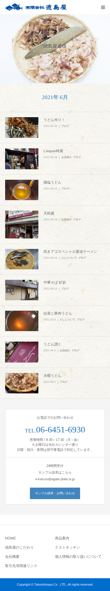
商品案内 (62, 538)
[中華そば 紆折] (21, 290)
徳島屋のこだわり (19, 547)
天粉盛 (48, 213)
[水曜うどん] (21, 383)
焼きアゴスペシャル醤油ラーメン (70, 251)
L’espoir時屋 (53, 151)
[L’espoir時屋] (21, 158)
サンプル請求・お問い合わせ (55, 493)
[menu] (103, 7)
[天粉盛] (21, 224)
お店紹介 (66, 157)
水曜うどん (52, 375)
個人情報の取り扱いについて (78, 556)
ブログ (65, 126)
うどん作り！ (54, 120)
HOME (10, 538)
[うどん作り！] (21, 127)
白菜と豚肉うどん (57, 313)
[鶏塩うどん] (21, 190)
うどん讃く (52, 344)
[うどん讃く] (21, 352)
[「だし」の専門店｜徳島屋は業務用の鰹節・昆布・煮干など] (36, 7)
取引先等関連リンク (21, 566)
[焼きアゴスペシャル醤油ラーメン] (21, 259)
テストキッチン (67, 547)
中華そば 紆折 (54, 282)
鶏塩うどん (52, 182)
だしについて (69, 257)
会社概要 (12, 556)
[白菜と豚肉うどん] (21, 321)
